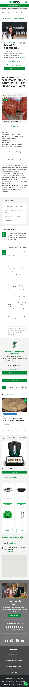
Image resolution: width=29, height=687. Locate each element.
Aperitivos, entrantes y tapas (10, 413)
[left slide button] (3, 430)
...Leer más (22, 57)
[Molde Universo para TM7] (8, 515)
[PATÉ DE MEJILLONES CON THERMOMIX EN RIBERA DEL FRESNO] (14, 406)
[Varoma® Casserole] (21, 489)
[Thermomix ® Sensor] (21, 515)
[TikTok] (22, 641)
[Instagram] (17, 641)
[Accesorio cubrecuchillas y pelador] (8, 489)
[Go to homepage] (15, 2)
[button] (26, 2)
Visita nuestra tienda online (14, 5)
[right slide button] (25, 430)
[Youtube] (12, 641)
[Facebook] (6, 641)
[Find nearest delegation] (3, 2)
